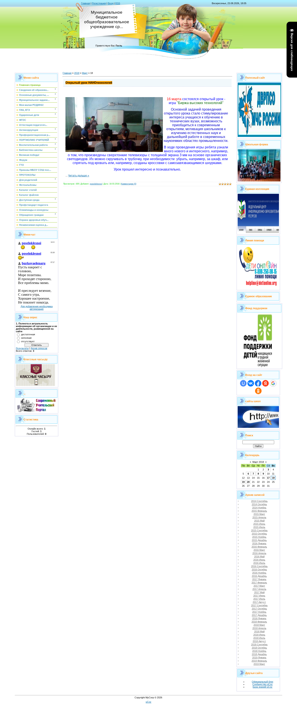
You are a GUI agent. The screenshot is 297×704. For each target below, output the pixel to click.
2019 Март (259, 664)
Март (85, 73)
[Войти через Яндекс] (265, 383)
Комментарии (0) (128, 184)
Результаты (22, 348)
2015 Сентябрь (259, 530)
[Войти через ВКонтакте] (250, 383)
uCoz (148, 702)
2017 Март (259, 585)
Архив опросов (39, 348)
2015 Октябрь (259, 533)
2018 (76, 73)
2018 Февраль (259, 621)
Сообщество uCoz (262, 684)
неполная (26, 338)
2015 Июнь (259, 524)
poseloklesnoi (96, 184)
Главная (85, 3)
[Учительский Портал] (36, 411)
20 (248, 482)
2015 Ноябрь (259, 537)
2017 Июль (259, 599)
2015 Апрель (259, 517)
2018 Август (259, 641)
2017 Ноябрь (259, 612)
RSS (117, 3)
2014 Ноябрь (259, 507)
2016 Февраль (259, 546)
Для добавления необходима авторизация (37, 307)
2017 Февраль (259, 582)
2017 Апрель (259, 589)
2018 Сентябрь (259, 644)
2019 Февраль (259, 660)
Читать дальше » (78, 175)
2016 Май (259, 556)
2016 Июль (259, 563)
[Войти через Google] (273, 383)
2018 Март (259, 625)
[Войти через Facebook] (258, 383)
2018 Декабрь (259, 654)
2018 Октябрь (259, 647)
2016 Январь (259, 543)
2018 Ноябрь (259, 651)
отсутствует (28, 341)
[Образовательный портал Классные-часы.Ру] (35, 385)
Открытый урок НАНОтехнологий (88, 82)
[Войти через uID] (243, 383)
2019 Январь (259, 657)
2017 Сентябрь (259, 605)
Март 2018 (258, 462)
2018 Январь (259, 618)
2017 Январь (259, 579)
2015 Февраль (259, 511)
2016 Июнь (259, 559)
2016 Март (259, 550)
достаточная (28, 334)
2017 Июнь (259, 595)
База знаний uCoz (262, 687)
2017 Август (259, 602)
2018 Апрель (259, 628)
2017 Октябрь (259, 608)
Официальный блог (262, 681)
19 (243, 482)
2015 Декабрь (259, 540)
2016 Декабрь (259, 576)
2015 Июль (259, 527)
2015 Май (259, 520)
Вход (110, 3)
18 (273, 478)
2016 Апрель (259, 553)
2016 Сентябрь (259, 566)
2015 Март (259, 514)
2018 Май (259, 631)
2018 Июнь (259, 634)
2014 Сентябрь (259, 501)
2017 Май (259, 592)
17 (268, 478)
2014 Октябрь (259, 504)
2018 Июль (259, 638)
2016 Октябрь (259, 569)
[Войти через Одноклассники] (258, 391)
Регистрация (99, 3)
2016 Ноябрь (259, 572)
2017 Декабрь (259, 615)
